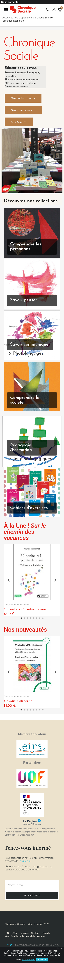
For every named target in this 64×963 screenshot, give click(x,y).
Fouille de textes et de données (28, 936)
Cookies (24, 933)
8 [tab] (42, 618)
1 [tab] (21, 618)
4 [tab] (30, 618)
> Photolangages (26, 353)
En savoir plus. (28, 960)
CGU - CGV (11, 933)
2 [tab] (24, 618)
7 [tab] (39, 618)
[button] (23, 98)
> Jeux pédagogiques (30, 458)
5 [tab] (33, 618)
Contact (35, 933)
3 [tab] (27, 618)
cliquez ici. (25, 860)
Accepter (42, 960)
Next (55, 580)
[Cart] (59, 9)
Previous (8, 580)
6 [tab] (36, 618)
